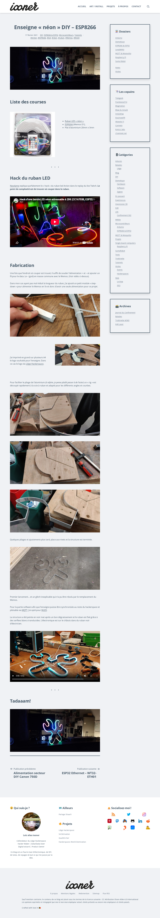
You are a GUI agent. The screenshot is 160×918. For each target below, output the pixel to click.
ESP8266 (42, 38)
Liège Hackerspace (35, 363)
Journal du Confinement (125, 312)
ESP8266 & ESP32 (51, 35)
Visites (118, 71)
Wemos (69, 38)
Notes (117, 67)
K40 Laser (119, 324)
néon (55, 38)
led (49, 38)
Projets (111, 6)
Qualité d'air (64, 838)
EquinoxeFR (120, 118)
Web (117, 278)
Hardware (121, 184)
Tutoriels (78, 35)
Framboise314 (121, 102)
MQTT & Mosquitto (123, 53)
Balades (118, 165)
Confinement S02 (124, 215)
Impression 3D (121, 204)
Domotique (120, 42)
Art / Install (96, 6)
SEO (118, 285)
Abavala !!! (119, 121)
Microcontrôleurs (66, 35)
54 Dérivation (64, 834)
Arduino (118, 38)
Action (34, 38)
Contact (136, 6)
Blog (117, 173)
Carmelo (118, 125)
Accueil (82, 6)
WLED (77, 38)
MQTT (24, 610)
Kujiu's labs (120, 129)
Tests (117, 254)
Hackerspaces (122, 273)
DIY (41, 35)
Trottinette (119, 258)
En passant (120, 196)
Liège (119, 168)
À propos (123, 6)
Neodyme (14, 185)
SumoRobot (120, 251)
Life (116, 212)
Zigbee (120, 192)
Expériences (120, 200)
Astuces (118, 161)
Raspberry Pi (120, 57)
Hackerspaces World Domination (72, 842)
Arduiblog (119, 114)
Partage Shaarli (65, 814)
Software (120, 188)
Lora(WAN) (119, 49)
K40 (116, 208)
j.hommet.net (121, 133)
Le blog (120, 281)
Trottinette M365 (122, 320)
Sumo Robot (120, 61)
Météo (118, 219)
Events (119, 270)
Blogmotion (120, 106)
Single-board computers (125, 243)
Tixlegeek (119, 98)
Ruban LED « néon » (74, 121)
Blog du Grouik (121, 110)
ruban (61, 38)
